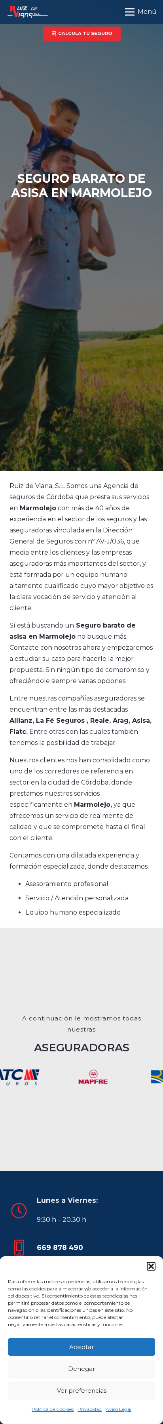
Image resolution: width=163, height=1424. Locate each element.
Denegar (81, 1368)
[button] (151, 1266)
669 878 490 (60, 1247)
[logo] (27, 12)
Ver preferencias (81, 1390)
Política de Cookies (53, 1409)
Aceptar (81, 1347)
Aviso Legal (118, 1409)
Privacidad (90, 1409)
